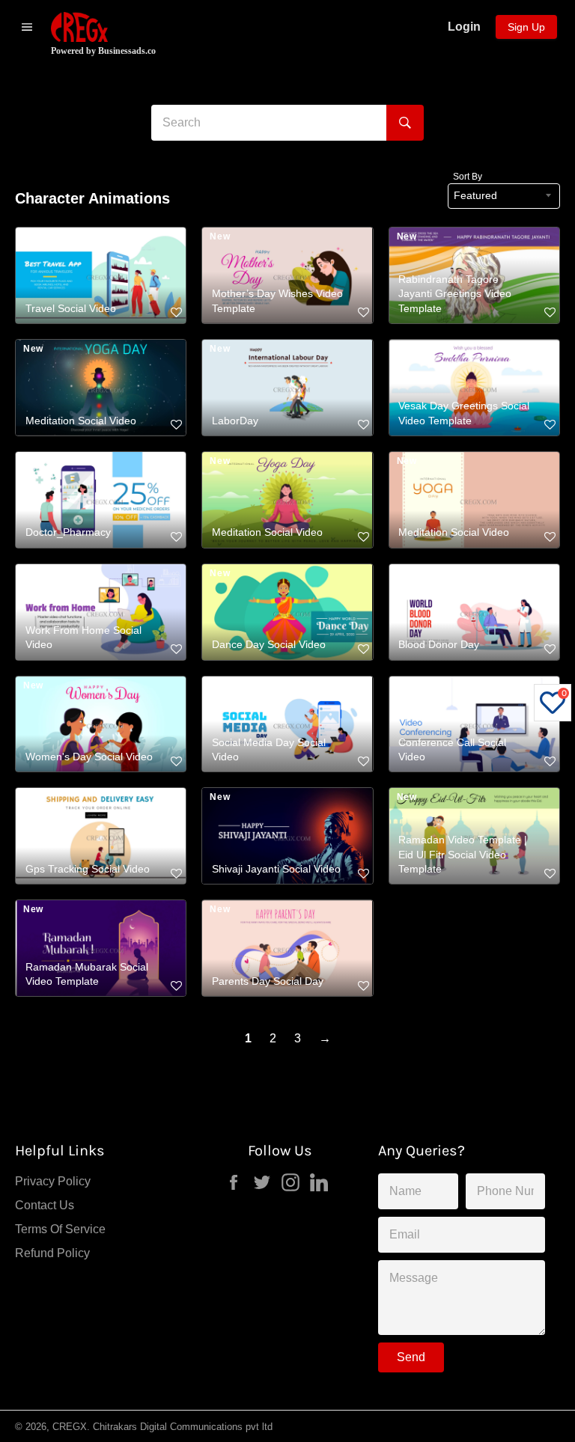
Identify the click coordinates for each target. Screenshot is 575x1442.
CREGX (69, 1426)
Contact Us (44, 1205)
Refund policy (52, 1253)
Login (464, 26)
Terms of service (60, 1229)
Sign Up (526, 27)
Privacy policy (53, 1181)
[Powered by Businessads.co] (79, 27)
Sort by (467, 176)
